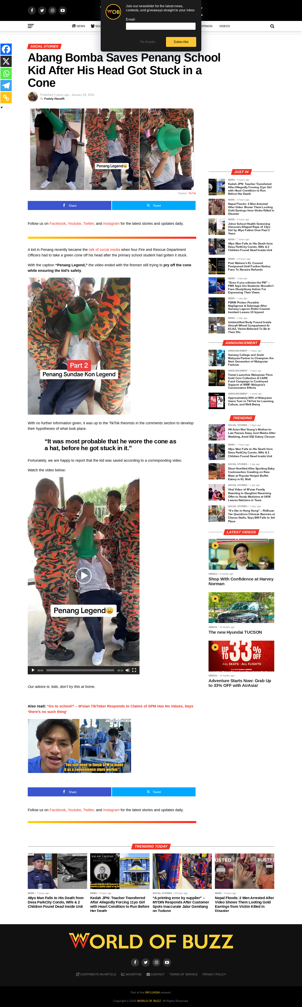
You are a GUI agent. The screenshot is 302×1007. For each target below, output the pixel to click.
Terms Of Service (183, 974)
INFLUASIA (152, 992)
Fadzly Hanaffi (54, 98)
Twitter (88, 223)
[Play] (33, 670)
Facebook (58, 223)
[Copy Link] (6, 97)
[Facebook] (6, 49)
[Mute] (128, 670)
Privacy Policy (214, 974)
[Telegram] (6, 85)
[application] (83, 575)
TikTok (192, 193)
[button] (83, 576)
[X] (6, 61)
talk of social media (104, 250)
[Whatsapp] (6, 73)
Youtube (74, 223)
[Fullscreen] (134, 670)
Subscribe (181, 42)
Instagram (111, 223)
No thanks (148, 42)
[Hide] (1, 107)
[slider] (80, 670)
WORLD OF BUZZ (149, 1000)
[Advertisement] (241, 136)
